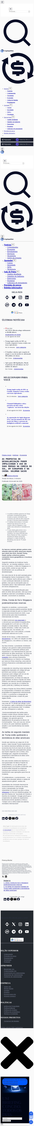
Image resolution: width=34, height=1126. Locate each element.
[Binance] (7, 299)
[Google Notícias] (17, 314)
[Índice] (31, 1122)
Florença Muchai (12, 476)
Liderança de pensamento (14, 128)
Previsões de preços (9, 131)
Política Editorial (9, 1008)
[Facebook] (20, 306)
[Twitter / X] (3, 877)
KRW (6, 811)
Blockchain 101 (9, 969)
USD (15, 811)
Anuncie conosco (10, 996)
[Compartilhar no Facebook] (16, 819)
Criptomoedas (11, 93)
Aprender (6, 105)
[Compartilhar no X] (10, 819)
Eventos (6, 992)
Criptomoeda (8, 954)
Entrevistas (10, 124)
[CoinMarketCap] (7, 306)
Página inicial (6, 455)
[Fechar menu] (2, 236)
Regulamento (11, 102)
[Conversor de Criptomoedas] (17, 233)
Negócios (9, 91)
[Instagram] (20, 299)
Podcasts (7, 962)
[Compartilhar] (31, 1113)
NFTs (9, 267)
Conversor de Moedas (11, 1021)
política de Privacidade (11, 1006)
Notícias (6, 88)
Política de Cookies (10, 1010)
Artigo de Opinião (12, 100)
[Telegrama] (14, 306)
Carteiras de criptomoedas (13, 977)
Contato (6, 990)
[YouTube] (27, 306)
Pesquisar (10, 126)
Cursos (9, 107)
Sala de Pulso (7, 117)
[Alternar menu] (2, 2)
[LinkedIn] (27, 299)
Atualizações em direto (13, 335)
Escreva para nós (10, 994)
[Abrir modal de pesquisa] (17, 48)
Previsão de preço (10, 956)
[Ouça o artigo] (31, 1117)
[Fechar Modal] (10, 9)
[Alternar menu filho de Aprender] (10, 105)
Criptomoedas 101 (10, 971)
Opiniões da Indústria (13, 122)
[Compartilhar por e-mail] (13, 819)
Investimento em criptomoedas (14, 973)
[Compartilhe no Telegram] (6, 819)
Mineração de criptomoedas (13, 975)
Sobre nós (7, 987)
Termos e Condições (11, 1014)
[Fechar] (2, 1124)
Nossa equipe (8, 988)
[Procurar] (29, 11)
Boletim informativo (9, 133)
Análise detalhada (12, 119)
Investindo (10, 110)
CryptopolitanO (7, 830)
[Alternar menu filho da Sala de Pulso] (13, 117)
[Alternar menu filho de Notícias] (10, 88)
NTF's (9, 112)
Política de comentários (12, 1012)
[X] (14, 299)
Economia (10, 98)
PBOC (9, 811)
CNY (3, 811)
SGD (12, 811)
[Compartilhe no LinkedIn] (3, 819)
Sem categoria (21, 347)
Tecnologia (10, 95)
